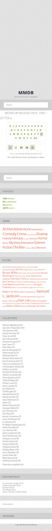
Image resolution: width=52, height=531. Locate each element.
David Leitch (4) (10, 441)
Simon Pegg (12, 301)
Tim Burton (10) (10, 330)
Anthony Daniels (26, 267)
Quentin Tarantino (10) (13, 328)
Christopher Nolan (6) (13, 366)
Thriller (19, 247)
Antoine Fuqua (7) (11, 341)
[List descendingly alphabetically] (16, 147)
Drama (42, 233)
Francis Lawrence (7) (13, 364)
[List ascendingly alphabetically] (10, 147)
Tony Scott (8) (9, 336)
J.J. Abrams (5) (9, 422)
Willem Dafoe (13, 305)
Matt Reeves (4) (10, 458)
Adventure (22, 229)
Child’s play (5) (9, 391)
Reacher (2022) (8, 488)
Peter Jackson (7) (11, 352)
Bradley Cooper (33, 270)
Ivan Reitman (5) (11, 399)
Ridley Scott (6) (10, 369)
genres (7, 204)
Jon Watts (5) (9, 388)
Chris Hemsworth (33, 273)
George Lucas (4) (11, 438)
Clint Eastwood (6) (11, 377)
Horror (42, 238)
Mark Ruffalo (20, 284)
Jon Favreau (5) (10, 411)
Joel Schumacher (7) (12, 361)
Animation (37, 229)
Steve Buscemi (7, 303)
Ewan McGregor (20, 276)
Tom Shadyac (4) (11, 452)
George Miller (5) (11, 408)
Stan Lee (24, 300)
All (35, 138)
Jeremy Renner (43, 279)
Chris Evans (22, 273)
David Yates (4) (10, 455)
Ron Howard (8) (10, 339)
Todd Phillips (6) (10, 380)
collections (9, 201)
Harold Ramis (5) (11, 394)
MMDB (26, 92)
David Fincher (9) (11, 333)
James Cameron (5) (12, 416)
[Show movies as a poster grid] (32, 147)
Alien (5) (7, 402)
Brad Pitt (41, 269)
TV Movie (28, 248)
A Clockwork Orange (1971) (13, 483)
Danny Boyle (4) (10, 444)
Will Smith (24, 306)
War (34, 247)
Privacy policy (8, 504)
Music (6, 243)
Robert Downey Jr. (27, 292)
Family (7, 238)
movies (8, 198)
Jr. (35, 282)
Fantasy (17, 238)
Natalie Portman (17, 287)
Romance (27, 243)
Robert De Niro (11, 291)
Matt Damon (29, 285)
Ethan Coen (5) (10, 383)
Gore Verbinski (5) (11, 419)
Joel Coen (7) (9, 344)
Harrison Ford (18, 278)
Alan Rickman (7, 267)
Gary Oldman (31, 276)
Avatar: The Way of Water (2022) (15, 492)
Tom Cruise (25, 303)
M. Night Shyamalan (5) (14, 424)
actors (9, 208)
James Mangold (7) (12, 350)
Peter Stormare (38, 287)
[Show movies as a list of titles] (27, 147)
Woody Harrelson (37, 305)
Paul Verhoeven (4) (12, 436)
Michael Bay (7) (10, 355)
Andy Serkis (16, 267)
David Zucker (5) (10, 397)
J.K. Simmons (32, 279)
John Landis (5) (10, 386)
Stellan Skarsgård (38, 300)
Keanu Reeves (41, 282)
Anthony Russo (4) (12, 460)
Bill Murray (21, 269)
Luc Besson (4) (10, 430)
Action (8, 228)
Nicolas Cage (28, 287)
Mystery (15, 242)
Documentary (31, 235)
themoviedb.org (31, 525)
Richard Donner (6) (12, 372)
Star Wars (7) (9, 347)
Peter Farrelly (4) (11, 427)
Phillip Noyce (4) (11, 449)
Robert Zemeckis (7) (12, 358)
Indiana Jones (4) (11, 447)
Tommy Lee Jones (36, 303)
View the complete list (13, 464)
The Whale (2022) (9, 490)
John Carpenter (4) (11, 433)
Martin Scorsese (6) (12, 375)
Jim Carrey (8, 281)
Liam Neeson (9, 284)
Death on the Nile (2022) (12, 485)
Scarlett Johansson (28, 296)
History (33, 238)
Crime (21, 234)
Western (41, 247)
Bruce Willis (10, 272)
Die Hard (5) (8, 413)
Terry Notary (17, 303)
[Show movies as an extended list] (21, 147)
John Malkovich (19, 282)
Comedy (9, 233)
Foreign (26, 239)
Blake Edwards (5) (11, 405)
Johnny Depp (29, 282)
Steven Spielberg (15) (13, 325)
